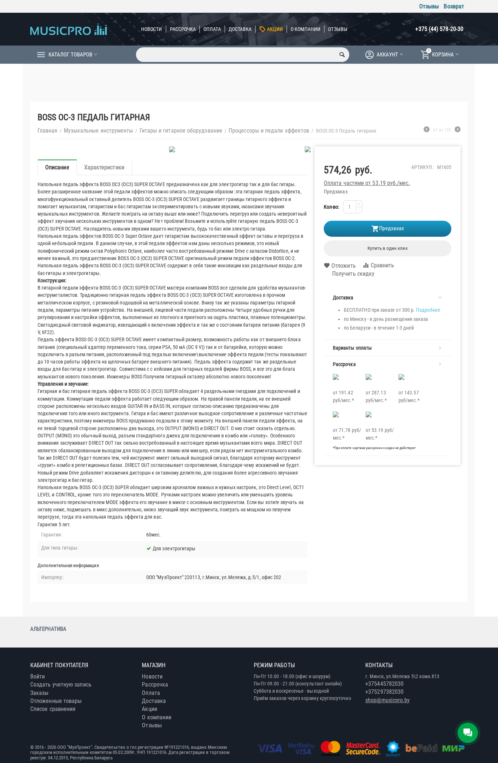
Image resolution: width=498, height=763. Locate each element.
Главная (48, 130)
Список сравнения (52, 708)
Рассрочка (183, 29)
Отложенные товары (56, 700)
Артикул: (422, 167)
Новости (151, 29)
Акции (275, 29)
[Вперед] (457, 130)
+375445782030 (384, 683)
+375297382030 (384, 691)
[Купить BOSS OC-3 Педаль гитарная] (172, 149)
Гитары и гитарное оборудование (181, 130)
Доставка (240, 29)
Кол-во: (331, 207)
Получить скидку (353, 273)
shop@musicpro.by (387, 700)
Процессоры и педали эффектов (269, 130)
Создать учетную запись (61, 684)
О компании (306, 29)
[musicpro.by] (68, 28)
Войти (37, 676)
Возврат (454, 6)
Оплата (212, 29)
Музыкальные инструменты (98, 130)
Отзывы (429, 6)
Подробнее (428, 310)
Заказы (39, 692)
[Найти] (342, 54)
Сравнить (382, 265)
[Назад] (426, 130)
